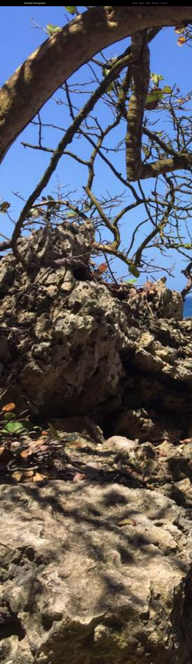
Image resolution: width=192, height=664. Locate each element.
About (141, 3)
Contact (164, 3)
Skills (148, 3)
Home (134, 3)
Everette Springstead (34, 3)
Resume (155, 3)
